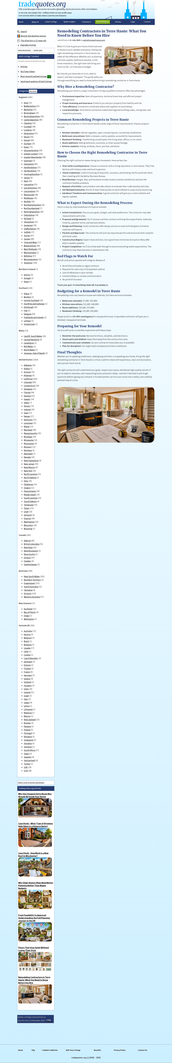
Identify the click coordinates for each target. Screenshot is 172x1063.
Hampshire (29, 164)
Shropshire (29, 222)
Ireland (27, 692)
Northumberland (31, 208)
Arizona (27, 372)
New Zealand (30, 719)
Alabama (28, 365)
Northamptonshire (32, 205)
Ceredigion (29, 343)
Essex (26, 147)
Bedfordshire (30, 106)
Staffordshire (30, 228)
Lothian (27, 320)
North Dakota (30, 477)
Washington (29, 521)
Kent (26, 181)
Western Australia (32, 597)
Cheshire (28, 123)
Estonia (27, 665)
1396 (48, 1020)
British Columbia (31, 544)
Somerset (28, 225)
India (26, 689)
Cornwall (28, 126)
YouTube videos (27, 71)
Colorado (28, 382)
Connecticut (29, 385)
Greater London (31, 153)
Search (24, 31)
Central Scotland (31, 300)
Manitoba (28, 547)
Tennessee (28, 504)
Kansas (27, 416)
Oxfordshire (29, 215)
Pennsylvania (30, 491)
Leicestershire (30, 188)
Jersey (27, 177)
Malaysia (28, 712)
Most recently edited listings (33, 76)
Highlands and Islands (34, 317)
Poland (27, 729)
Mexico (27, 716)
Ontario (27, 557)
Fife (25, 310)
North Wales (29, 349)
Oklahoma (28, 484)
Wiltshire (28, 256)
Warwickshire (30, 245)
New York (28, 470)
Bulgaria (27, 644)
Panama (27, 726)
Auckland (28, 609)
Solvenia (28, 746)
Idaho (26, 402)
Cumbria (28, 130)
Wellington (29, 619)
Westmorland (30, 252)
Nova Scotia (29, 554)
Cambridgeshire (31, 119)
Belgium (28, 638)
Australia (28, 631)
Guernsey (28, 160)
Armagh (27, 278)
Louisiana (28, 423)
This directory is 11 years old (33, 40)
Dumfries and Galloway (34, 303)
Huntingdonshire (32, 174)
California (28, 378)
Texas (26, 508)
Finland (27, 668)
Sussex (27, 239)
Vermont (28, 515)
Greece (27, 678)
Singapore (28, 740)
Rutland (27, 218)
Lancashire (28, 184)
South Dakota (30, 501)
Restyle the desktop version (33, 36)
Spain (26, 753)
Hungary (28, 685)
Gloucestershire (31, 150)
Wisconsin (28, 525)
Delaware (28, 389)
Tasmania (28, 590)
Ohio (26, 481)
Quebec (27, 561)
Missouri (28, 447)
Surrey (27, 235)
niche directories (24, 50)
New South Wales (32, 576)
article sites (37, 50)
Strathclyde (29, 324)
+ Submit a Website (50, 1050)
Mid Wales (28, 346)
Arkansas (28, 375)
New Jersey (29, 464)
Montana (28, 450)
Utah (26, 511)
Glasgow (27, 314)
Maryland (28, 430)
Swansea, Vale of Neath (34, 353)
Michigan (28, 436)
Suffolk (27, 232)
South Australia (31, 586)
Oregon (27, 487)
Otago (26, 615)
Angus (26, 293)
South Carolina (30, 498)
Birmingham (29, 113)
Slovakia (28, 743)
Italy (26, 699)
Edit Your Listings (73, 1050)
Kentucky (28, 419)
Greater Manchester (33, 157)
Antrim (27, 274)
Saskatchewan (30, 564)
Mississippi (29, 443)
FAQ (33, 1050)
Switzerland (29, 760)
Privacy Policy (119, 1050)
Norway (27, 723)
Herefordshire (30, 167)
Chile (26, 651)
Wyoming (28, 528)
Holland (27, 682)
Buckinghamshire (32, 116)
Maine (26, 426)
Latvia (26, 706)
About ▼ (35, 22)
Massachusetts (30, 433)
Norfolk (27, 201)
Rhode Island (30, 494)
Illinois (27, 406)
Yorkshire (28, 262)
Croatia (27, 655)
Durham (27, 143)
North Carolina (30, 474)
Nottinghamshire (32, 211)
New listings (33, 91)
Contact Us (142, 1050)
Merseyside (29, 194)
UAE (26, 767)
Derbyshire (29, 133)
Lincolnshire (29, 191)
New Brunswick (31, 550)
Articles (23, 66)
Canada (27, 648)
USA (26, 770)
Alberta (27, 540)
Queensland (29, 583)
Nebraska (28, 453)
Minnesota (28, 440)
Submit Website (102, 22)
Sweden (27, 757)
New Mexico (29, 467)
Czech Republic (31, 658)
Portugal (28, 733)
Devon (27, 136)
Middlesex (28, 198)
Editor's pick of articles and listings (31, 782)
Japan (26, 702)
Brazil (26, 641)
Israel (26, 695)
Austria (27, 634)
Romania (28, 736)
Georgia (27, 396)
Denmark (28, 661)
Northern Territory (32, 580)
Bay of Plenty (30, 612)
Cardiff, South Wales (33, 336)
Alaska (27, 368)
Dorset (27, 140)
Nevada (27, 457)
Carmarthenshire (31, 339)
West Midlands (30, 249)
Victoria (27, 593)
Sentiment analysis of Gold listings (36, 81)
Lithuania (28, 709)
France (27, 672)
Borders (27, 297)
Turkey (27, 764)
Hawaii (27, 399)
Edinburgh (28, 307)
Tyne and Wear (30, 242)
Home (20, 1050)
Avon (26, 102)
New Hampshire (31, 460)
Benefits (97, 1050)
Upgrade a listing (28, 45)
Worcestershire (31, 259)
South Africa (29, 750)
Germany (28, 675)
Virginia (27, 518)
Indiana (27, 409)
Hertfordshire (30, 171)
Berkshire (28, 109)
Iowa (26, 413)
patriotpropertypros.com (94, 40)
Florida (27, 392)
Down (26, 281)
